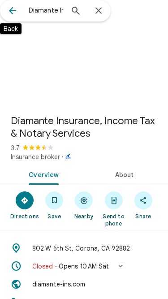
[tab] (42, 174)
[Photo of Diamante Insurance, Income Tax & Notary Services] (84, 54)
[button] (84, 266)
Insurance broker (35, 157)
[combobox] (46, 10)
